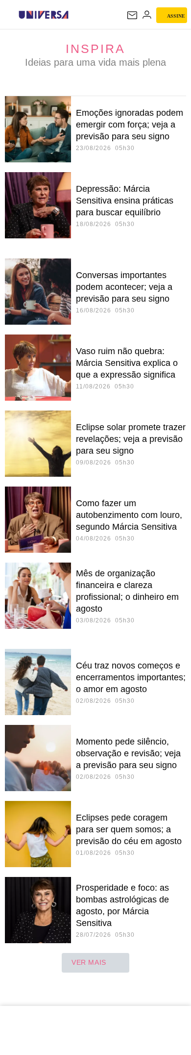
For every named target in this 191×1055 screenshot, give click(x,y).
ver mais (89, 962)
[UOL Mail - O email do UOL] (132, 15)
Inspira (95, 48)
